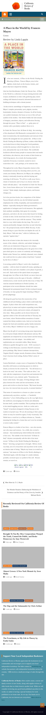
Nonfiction (22, 528)
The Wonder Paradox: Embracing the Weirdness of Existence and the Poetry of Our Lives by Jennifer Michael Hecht (24, 492)
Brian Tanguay (19, 542)
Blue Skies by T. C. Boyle (14, 482)
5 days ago (8, 542)
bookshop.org (36, 666)
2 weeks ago (9, 644)
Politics (30, 528)
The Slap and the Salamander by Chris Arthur (22, 606)
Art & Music (7, 566)
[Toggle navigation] (10, 14)
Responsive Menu (42, 19)
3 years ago (8, 471)
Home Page (13, 528)
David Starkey (20, 577)
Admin (18, 471)
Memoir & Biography (19, 566)
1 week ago (8, 577)
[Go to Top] (42, 705)
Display (6, 528)
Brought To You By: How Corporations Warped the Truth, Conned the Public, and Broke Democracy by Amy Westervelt (23, 536)
